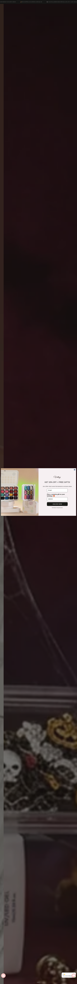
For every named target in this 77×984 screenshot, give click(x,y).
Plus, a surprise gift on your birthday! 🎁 (56, 495)
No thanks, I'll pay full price (57, 507)
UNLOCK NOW (57, 504)
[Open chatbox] (74, 975)
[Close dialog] (74, 469)
